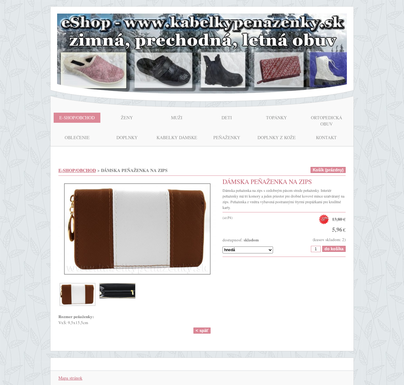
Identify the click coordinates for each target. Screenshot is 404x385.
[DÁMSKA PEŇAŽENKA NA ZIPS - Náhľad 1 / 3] (137, 230)
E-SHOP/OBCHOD (77, 170)
